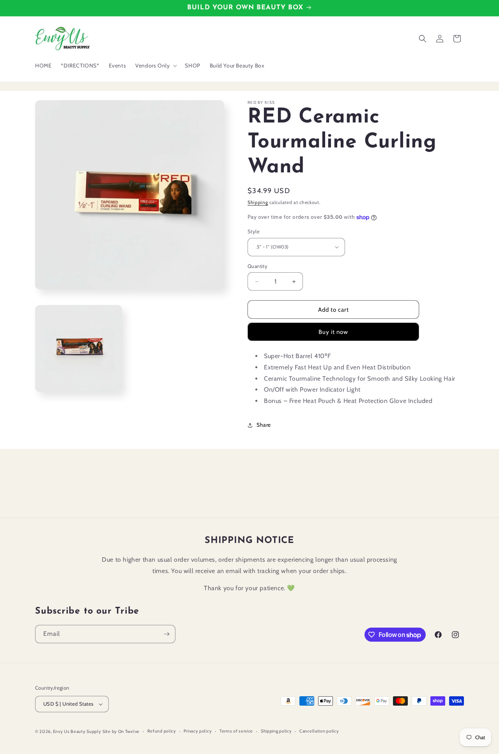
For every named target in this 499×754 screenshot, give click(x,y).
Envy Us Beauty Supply (77, 731)
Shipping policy (276, 731)
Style (254, 231)
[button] (155, 65)
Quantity (257, 266)
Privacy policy (198, 731)
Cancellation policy (319, 731)
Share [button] (264, 424)
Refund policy (161, 731)
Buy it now (333, 331)
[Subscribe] (166, 634)
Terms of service (236, 731)
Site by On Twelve (121, 731)
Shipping (258, 202)
